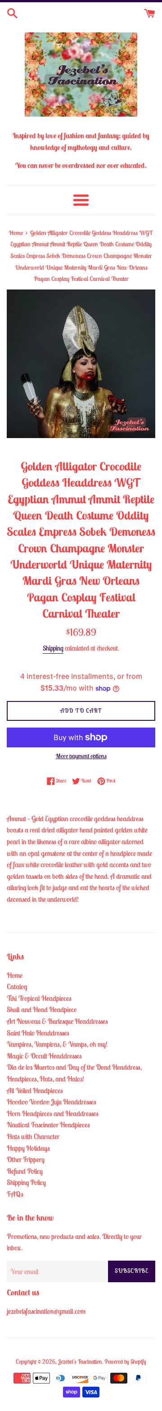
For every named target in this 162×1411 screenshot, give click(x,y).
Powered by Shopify (125, 1362)
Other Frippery (26, 1159)
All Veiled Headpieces (35, 1090)
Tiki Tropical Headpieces (39, 998)
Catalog (17, 986)
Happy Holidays (28, 1148)
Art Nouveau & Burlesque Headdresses (57, 1021)
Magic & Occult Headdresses (44, 1055)
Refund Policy (25, 1171)
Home (14, 975)
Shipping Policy (26, 1182)
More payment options (81, 756)
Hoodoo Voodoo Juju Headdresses (51, 1101)
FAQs (15, 1193)
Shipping (53, 648)
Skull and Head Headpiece (41, 1009)
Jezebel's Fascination (80, 1362)
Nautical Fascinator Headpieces (48, 1124)
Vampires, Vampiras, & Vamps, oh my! (57, 1044)
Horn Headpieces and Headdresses (53, 1113)
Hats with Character (33, 1136)
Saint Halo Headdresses (38, 1032)
